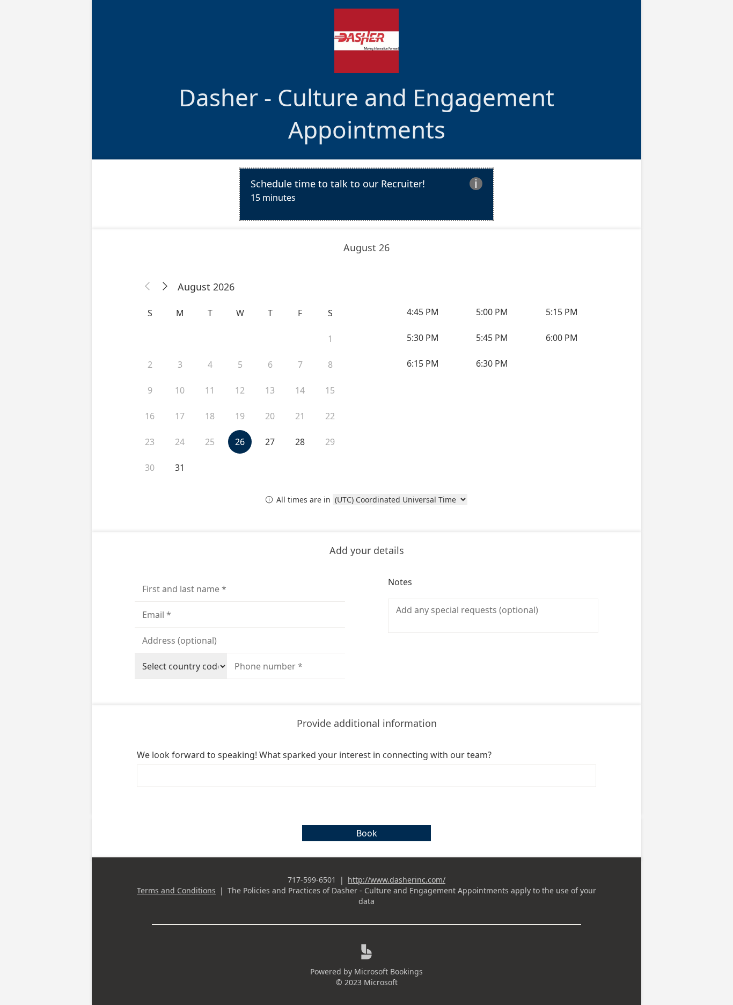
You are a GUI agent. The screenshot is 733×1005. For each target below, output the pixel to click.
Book (366, 833)
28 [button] (300, 442)
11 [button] (210, 390)
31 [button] (180, 468)
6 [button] (270, 364)
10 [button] (180, 390)
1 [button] (330, 339)
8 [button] (330, 364)
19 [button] (240, 416)
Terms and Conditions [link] (176, 890)
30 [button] (150, 468)
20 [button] (270, 416)
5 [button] (240, 364)
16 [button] (150, 416)
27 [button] (270, 442)
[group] (493, 337)
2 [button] (150, 364)
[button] (147, 286)
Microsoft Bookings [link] (388, 971)
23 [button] (150, 442)
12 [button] (240, 390)
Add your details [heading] (366, 550)
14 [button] (300, 390)
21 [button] (300, 416)
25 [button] (210, 442)
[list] (366, 194)
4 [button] (210, 364)
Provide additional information (367, 723)
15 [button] (330, 390)
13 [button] (270, 390)
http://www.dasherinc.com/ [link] (396, 880)
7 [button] (300, 364)
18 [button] (210, 416)
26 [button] (240, 442)
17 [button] (180, 416)
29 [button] (330, 442)
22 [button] (330, 416)
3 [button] (180, 364)
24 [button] (180, 442)
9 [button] (150, 390)
